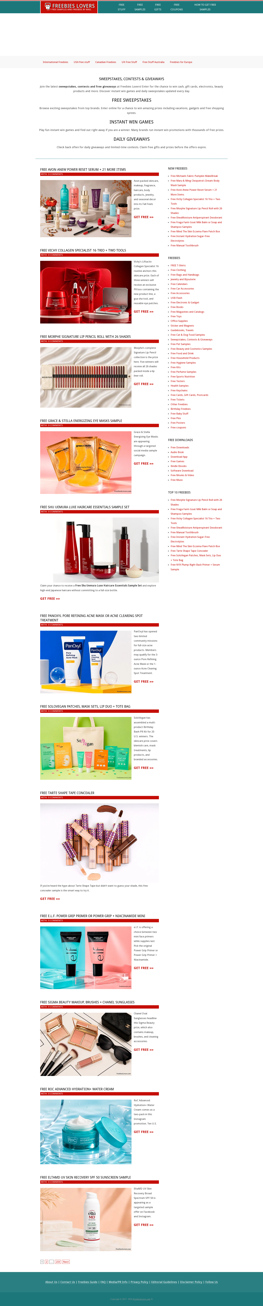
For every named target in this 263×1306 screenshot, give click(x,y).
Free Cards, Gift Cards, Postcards (189, 395)
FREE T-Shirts (178, 265)
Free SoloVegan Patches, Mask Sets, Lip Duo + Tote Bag (85, 706)
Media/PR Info (118, 1282)
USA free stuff (82, 62)
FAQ (103, 1282)
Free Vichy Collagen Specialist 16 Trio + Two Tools (83, 250)
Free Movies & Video (182, 475)
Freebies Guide (87, 1282)
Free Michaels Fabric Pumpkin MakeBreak (194, 175)
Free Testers (178, 381)
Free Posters (178, 422)
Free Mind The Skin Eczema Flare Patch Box (195, 231)
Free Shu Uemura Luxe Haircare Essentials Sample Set (85, 507)
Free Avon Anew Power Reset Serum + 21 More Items (83, 170)
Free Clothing (178, 270)
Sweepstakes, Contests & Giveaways (191, 339)
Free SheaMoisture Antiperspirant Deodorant (196, 217)
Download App (179, 456)
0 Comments (55, 174)
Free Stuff (121, 7)
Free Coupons (176, 7)
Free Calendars (179, 284)
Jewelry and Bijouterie (183, 279)
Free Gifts (157, 7)
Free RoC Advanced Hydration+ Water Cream (77, 1089)
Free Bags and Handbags (185, 274)
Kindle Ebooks (179, 466)
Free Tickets (177, 399)
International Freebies (55, 62)
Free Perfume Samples (183, 371)
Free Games (177, 461)
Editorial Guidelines (164, 1282)
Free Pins (176, 418)
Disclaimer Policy (191, 1282)
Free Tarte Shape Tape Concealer (67, 793)
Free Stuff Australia (153, 62)
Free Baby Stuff (179, 413)
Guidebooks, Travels (182, 330)
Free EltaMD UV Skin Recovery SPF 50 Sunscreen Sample (85, 1177)
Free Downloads (180, 447)
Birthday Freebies (181, 408)
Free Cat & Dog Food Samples (188, 334)
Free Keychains (179, 390)
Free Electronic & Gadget (185, 302)
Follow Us (211, 1282)
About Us (51, 1282)
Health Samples (180, 385)
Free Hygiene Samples (183, 362)
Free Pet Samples (181, 344)
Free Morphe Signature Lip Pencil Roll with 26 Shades (85, 337)
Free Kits (176, 367)
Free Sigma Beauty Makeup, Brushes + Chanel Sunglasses (87, 1002)
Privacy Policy (139, 1282)
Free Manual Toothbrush (184, 245)
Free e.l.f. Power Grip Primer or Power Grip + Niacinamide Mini (92, 916)
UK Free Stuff (129, 62)
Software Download (182, 470)
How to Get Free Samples (205, 7)
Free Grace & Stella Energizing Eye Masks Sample (81, 421)
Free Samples (140, 7)
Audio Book (177, 452)
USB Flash (176, 297)
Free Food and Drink (182, 353)
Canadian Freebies (105, 62)
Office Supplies (179, 320)
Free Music (177, 479)
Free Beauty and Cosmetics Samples (191, 348)
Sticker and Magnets (182, 325)
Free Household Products (185, 357)
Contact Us (67, 1282)
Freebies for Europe (181, 62)
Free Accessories (180, 293)
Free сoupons (178, 427)
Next (66, 1261)
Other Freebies (179, 404)
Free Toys (176, 316)
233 (58, 1261)
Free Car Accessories (182, 288)
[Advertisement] (131, 37)
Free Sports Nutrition (183, 376)
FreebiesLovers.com (141, 1299)
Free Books (177, 307)
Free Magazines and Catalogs (187, 311)
